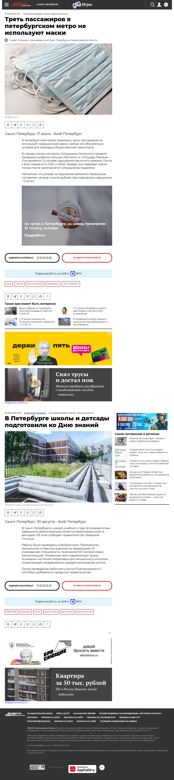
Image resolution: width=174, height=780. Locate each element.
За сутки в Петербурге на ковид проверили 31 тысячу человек (65, 226)
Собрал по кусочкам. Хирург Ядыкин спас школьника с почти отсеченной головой (149, 463)
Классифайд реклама (38, 721)
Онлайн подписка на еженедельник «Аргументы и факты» (130, 713)
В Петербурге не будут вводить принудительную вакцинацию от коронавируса (90, 322)
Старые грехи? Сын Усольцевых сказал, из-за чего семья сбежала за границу (148, 452)
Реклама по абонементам (101, 717)
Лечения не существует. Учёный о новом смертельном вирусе (147, 439)
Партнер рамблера (56, 767)
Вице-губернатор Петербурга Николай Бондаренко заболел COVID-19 (35, 311)
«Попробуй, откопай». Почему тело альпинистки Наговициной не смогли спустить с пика (148, 486)
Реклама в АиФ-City (129, 717)
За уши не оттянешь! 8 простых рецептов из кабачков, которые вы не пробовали (149, 475)
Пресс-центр (62, 713)
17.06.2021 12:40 (12, 14)
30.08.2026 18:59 (13, 413)
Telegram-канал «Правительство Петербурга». (29, 504)
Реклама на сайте (73, 717)
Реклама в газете (50, 717)
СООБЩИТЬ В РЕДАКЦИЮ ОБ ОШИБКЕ (118, 721)
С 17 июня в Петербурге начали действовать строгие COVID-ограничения (89, 311)
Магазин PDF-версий (84, 713)
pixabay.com (11, 117)
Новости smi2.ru (16, 402)
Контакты (32, 717)
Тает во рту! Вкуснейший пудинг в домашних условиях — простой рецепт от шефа (147, 497)
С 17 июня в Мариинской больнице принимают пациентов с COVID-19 (37, 322)
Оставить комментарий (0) (87, 258)
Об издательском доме (40, 713)
